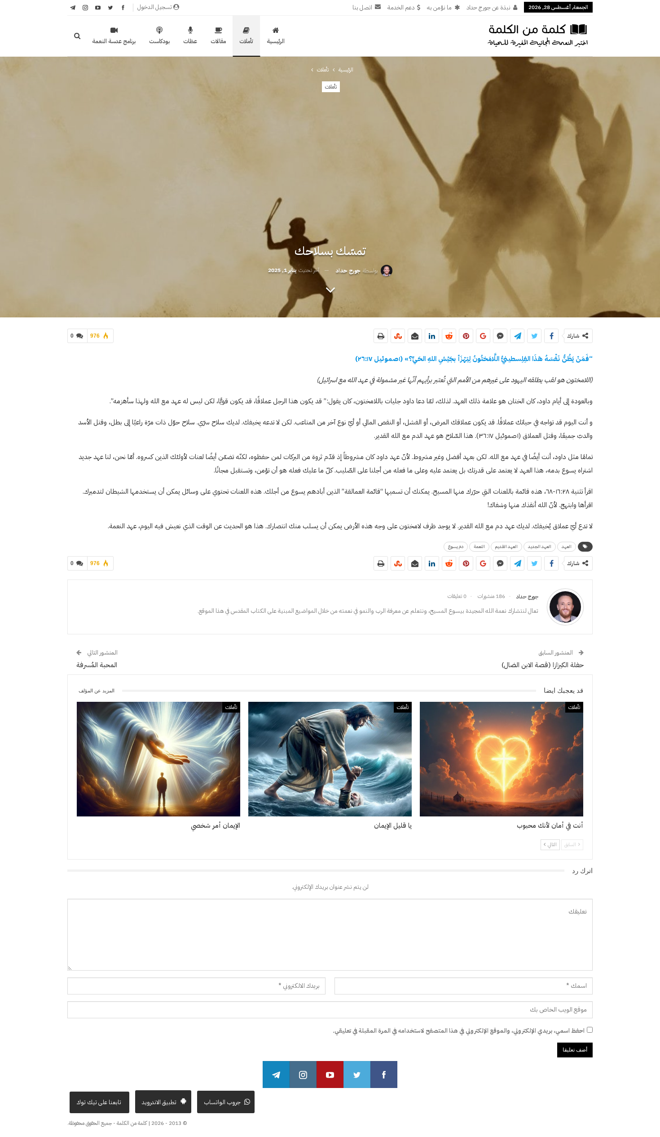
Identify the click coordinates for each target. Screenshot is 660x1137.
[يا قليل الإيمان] (330, 759)
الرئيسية (276, 41)
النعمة (479, 546)
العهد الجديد (539, 546)
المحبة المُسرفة (96, 665)
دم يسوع (455, 546)
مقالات (218, 41)
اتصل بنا (362, 7)
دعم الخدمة (400, 7)
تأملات (246, 41)
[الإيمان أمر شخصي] (158, 759)
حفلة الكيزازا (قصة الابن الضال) (543, 665)
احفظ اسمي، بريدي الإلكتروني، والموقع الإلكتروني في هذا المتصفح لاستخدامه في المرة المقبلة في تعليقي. (459, 1030)
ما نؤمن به (439, 7)
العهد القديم (506, 546)
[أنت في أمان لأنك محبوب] (501, 759)
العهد (567, 546)
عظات (190, 41)
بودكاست (159, 41)
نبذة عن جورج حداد (488, 7)
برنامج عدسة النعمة (114, 41)
